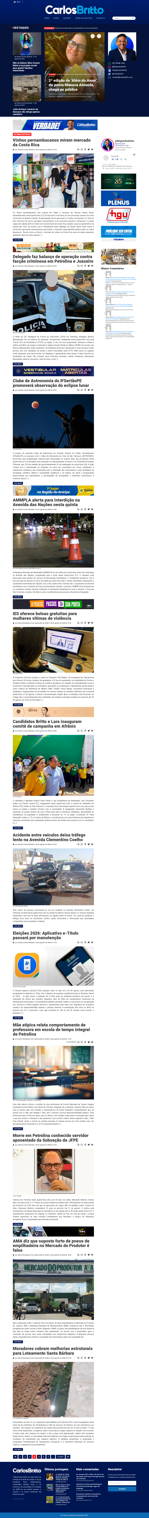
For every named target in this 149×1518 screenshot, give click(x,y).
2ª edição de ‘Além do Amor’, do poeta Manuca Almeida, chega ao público (73, 85)
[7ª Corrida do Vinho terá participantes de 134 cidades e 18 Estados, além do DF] (49, 1499)
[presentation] (93, 36)
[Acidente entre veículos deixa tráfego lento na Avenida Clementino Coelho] (85, 844)
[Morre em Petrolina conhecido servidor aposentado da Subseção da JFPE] (85, 1144)
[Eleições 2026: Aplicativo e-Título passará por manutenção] (85, 942)
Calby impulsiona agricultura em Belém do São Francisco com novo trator (78, 28)
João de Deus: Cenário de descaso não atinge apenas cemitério (26, 111)
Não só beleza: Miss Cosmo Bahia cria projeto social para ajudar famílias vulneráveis (26, 67)
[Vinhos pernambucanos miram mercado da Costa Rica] (85, 149)
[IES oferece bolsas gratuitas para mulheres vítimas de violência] (85, 623)
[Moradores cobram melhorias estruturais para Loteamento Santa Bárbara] (85, 1358)
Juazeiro (52, 74)
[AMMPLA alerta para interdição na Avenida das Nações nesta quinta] (85, 509)
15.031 (60, 1457)
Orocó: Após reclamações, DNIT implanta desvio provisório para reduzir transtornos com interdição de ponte (121, 279)
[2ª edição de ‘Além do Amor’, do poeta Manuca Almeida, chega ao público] (49, 1476)
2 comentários (71, 1042)
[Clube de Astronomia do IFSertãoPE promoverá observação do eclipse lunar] (85, 390)
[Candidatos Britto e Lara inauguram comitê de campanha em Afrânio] (85, 730)
